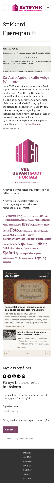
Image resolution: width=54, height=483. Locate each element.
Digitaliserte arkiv (39, 224)
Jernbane (29, 231)
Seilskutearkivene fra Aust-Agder (21, 248)
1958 (13, 220)
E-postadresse (11, 406)
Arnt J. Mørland (10, 225)
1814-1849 (27, 457)
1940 (41, 216)
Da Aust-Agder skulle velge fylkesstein (26, 79)
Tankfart (31, 258)
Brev (26, 224)
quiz (25, 243)
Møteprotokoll (17, 235)
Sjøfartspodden (25, 253)
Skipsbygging (8, 258)
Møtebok (6, 235)
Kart (38, 231)
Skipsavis (37, 254)
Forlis (6, 230)
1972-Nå (27, 478)
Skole (18, 258)
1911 (32, 216)
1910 (28, 216)
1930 (36, 216)
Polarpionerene (11, 243)
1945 (5, 220)
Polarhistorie (43, 238)
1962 (17, 220)
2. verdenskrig (12, 216)
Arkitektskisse (42, 219)
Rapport (32, 244)
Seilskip (41, 244)
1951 (9, 220)
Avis (19, 224)
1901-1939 (27, 465)
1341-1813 (27, 452)
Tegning (40, 258)
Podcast (30, 238)
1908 (24, 216)
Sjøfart (9, 252)
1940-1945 (27, 470)
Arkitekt (31, 220)
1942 (46, 216)
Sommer (25, 258)
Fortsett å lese (33, 123)
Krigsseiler (44, 231)
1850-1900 (27, 461)
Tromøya (7, 262)
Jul (35, 231)
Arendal (23, 220)
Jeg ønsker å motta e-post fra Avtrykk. (27, 420)
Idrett (22, 230)
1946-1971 (27, 474)
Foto (14, 230)
